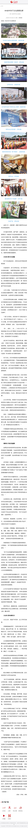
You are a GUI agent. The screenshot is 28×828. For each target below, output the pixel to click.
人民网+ (9, 810)
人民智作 (9, 818)
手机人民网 (15, 810)
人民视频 (3, 818)
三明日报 (20, 17)
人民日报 (3, 810)
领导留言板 (20, 810)
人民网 (1, 6)
